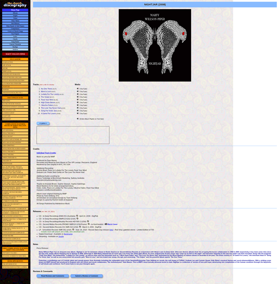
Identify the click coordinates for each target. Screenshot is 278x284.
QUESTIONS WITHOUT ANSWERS (13, 107)
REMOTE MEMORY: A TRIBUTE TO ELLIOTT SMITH (14, 224)
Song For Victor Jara (49, 111)
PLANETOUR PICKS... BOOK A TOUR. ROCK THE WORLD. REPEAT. (14, 188)
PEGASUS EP (7, 119)
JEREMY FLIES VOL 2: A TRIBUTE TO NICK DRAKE (14, 220)
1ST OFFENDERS (8, 130)
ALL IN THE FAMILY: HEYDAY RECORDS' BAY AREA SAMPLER (13, 167)
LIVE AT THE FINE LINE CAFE (12, 77)
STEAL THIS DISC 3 (9, 151)
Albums (15, 13)
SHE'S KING (6, 101)
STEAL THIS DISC (8, 154)
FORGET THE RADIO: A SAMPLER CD (14, 208)
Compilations (15, 28)
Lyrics (15, 36)
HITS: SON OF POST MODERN (12, 142)
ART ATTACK (7, 65)
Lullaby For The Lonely (50, 94)
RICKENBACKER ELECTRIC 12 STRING (15, 267)
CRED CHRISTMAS (8, 145)
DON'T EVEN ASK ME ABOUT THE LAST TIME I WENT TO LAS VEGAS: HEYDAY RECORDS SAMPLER (14, 183)
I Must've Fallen (47, 105)
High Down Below (48, 103)
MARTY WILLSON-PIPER (15, 54)
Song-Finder (15, 41)
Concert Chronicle (15, 44)
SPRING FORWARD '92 (10, 157)
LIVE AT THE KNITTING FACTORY (13, 80)
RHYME (5, 68)
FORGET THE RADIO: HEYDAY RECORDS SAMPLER (12, 197)
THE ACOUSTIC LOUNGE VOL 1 (13, 216)
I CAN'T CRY (7, 116)
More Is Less (46, 92)
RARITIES (6, 89)
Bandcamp (68, 234)
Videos (15, 18)
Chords (15, 39)
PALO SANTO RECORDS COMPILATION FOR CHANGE (15, 242)
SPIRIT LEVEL (7, 71)
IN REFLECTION (8, 62)
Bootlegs (15, 47)
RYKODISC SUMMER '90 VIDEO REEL (14, 256)
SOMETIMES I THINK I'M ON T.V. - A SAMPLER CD (14, 229)
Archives (15, 49)
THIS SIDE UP (7, 160)
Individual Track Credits (46, 153)
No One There (46, 89)
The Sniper (45, 97)
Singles (15, 15)
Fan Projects (15, 34)
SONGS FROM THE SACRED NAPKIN (14, 148)
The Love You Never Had (51, 108)
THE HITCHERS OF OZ (10, 264)
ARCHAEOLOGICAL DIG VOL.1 (12, 92)
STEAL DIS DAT (8, 136)
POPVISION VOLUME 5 (10, 253)
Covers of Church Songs (15, 31)
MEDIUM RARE (7, 164)
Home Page (15, 10)
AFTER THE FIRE (8, 235)
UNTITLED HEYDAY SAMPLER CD (13, 232)
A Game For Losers (48, 114)
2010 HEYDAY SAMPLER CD (11, 239)
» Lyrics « (43, 123)
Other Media (15, 21)
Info (111, 230)
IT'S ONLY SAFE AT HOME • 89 (12, 139)
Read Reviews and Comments (52, 276)
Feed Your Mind (47, 100)
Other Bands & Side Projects (15, 26)
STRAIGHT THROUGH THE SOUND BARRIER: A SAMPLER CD (14, 212)
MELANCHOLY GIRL (9, 110)
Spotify (61, 236)
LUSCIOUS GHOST (8, 113)
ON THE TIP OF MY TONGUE (12, 104)
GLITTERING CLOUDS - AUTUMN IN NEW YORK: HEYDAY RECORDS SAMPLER (14, 177)
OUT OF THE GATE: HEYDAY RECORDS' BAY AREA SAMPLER (13, 172)
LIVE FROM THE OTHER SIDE (12, 83)
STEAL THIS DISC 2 (9, 133)
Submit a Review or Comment (86, 276)
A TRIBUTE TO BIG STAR (10, 201)
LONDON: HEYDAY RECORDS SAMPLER (12, 192)
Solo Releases (15, 23)
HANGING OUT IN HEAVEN (11, 74)
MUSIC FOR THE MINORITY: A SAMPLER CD (12, 204)
